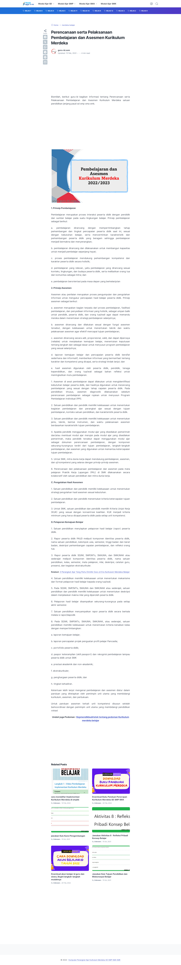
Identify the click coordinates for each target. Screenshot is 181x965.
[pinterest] (45, 57)
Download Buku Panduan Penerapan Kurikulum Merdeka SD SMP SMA (109, 798)
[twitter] (45, 42)
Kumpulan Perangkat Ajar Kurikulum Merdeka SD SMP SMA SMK (94, 960)
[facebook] (45, 37)
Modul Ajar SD (45, 3)
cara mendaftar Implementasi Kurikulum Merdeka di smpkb (65, 798)
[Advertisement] (90, 75)
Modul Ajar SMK (108, 3)
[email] (45, 62)
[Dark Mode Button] (151, 3)
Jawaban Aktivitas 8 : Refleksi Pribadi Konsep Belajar (110, 836)
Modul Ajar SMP (65, 3)
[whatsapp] (45, 47)
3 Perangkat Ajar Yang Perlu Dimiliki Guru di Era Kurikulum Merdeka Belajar (95, 572)
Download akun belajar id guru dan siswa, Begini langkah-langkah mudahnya (67, 877)
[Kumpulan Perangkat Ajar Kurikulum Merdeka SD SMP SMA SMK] (28, 4)
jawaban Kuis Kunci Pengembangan (68, 836)
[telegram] (45, 52)
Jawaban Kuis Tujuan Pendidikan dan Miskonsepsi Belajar (109, 875)
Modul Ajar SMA (87, 3)
